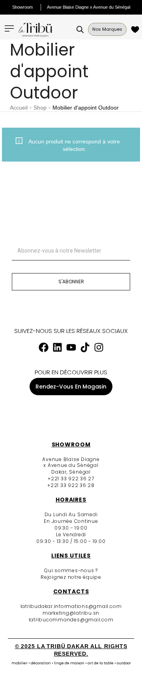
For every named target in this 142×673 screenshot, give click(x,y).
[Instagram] (99, 347)
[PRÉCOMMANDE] (136, 29)
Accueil (19, 107)
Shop (40, 107)
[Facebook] (43, 347)
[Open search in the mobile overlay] (80, 29)
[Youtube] (71, 347)
